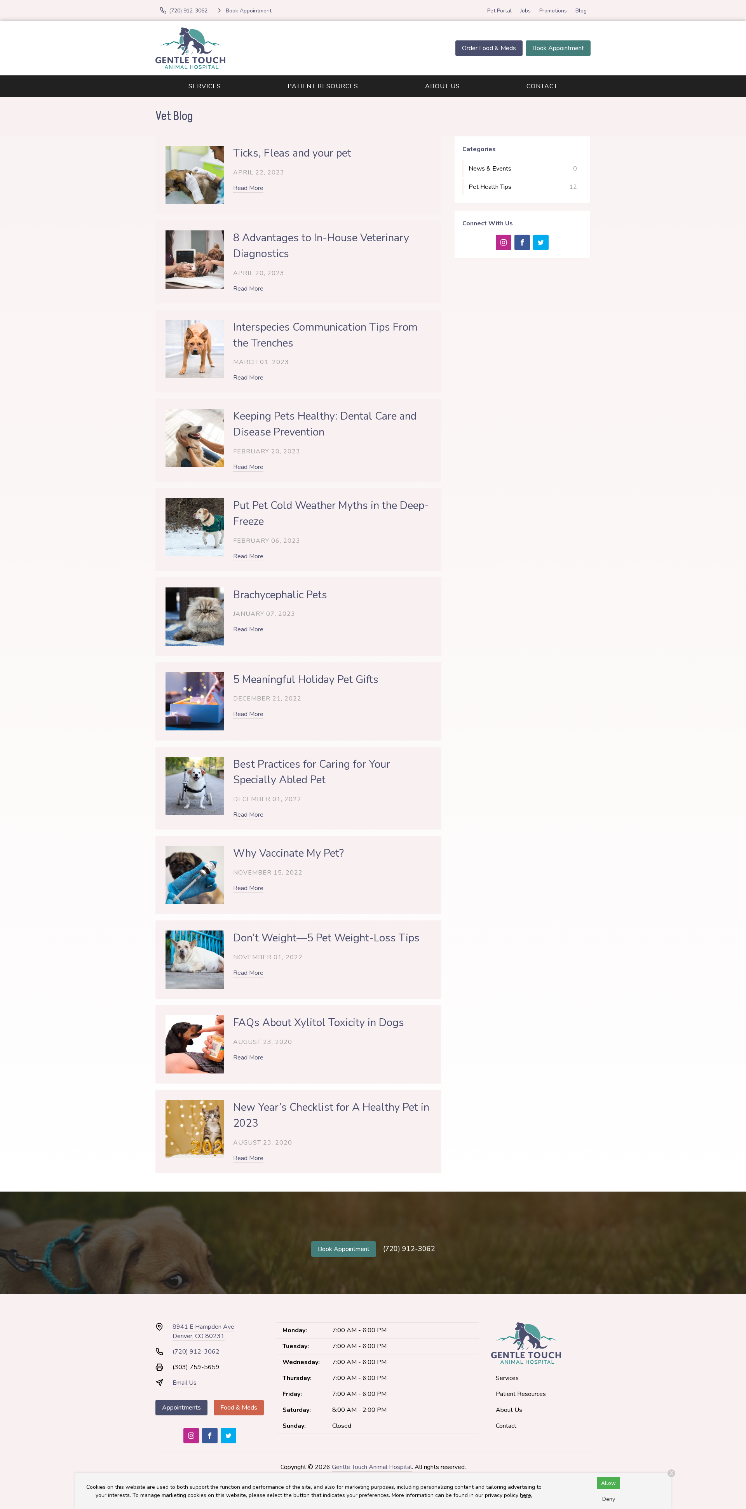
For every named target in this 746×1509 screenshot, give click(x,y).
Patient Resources (323, 86)
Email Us (185, 1382)
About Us (442, 86)
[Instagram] (503, 242)
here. (526, 1495)
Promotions (553, 10)
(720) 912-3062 (409, 1248)
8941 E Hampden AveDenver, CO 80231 (203, 1331)
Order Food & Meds (489, 48)
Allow (608, 1483)
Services (204, 86)
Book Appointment (558, 48)
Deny (608, 1499)
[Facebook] (522, 242)
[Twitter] (541, 242)
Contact (542, 86)
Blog (581, 10)
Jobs (525, 10)
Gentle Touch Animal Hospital (372, 1467)
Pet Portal (499, 10)
